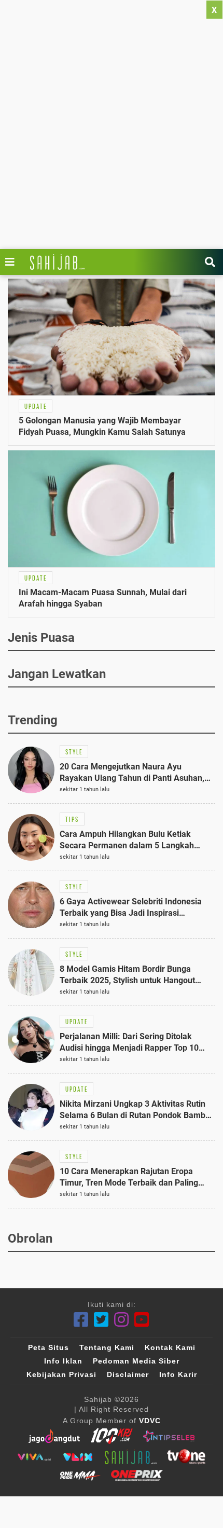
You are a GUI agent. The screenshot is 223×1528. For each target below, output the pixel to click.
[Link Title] (12, 262)
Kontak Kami (170, 1347)
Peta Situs (48, 1347)
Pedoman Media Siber (136, 1361)
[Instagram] (121, 1319)
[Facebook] (81, 1319)
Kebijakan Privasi (61, 1374)
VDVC (150, 1420)
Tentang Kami (106, 1347)
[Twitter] (101, 1319)
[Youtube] (141, 1319)
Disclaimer (128, 1374)
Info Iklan (63, 1361)
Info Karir (178, 1374)
